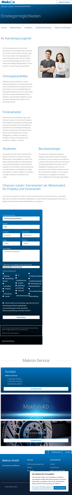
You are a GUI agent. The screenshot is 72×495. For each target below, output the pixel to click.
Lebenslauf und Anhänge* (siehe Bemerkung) (17, 264)
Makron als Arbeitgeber (63, 27)
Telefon (24, 240)
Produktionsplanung (36, 276)
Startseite (4, 6)
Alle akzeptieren (60, 488)
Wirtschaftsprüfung (35, 291)
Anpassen (36, 488)
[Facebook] (3, 473)
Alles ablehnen (47, 488)
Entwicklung (7, 294)
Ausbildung (28, 27)
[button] (52, 2)
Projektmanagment (35, 281)
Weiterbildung (33, 296)
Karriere (11, 6)
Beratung (6, 276)
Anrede (5, 224)
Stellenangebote (15, 27)
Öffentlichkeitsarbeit (23, 296)
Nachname (25, 232)
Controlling (7, 286)
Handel (7, 296)
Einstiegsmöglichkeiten (43, 27)
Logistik (20, 283)
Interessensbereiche (9, 271)
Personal (21, 291)
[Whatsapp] (11, 478)
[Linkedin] (14, 473)
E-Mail (5, 240)
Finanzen (8, 289)
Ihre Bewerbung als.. (9, 215)
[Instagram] (9, 473)
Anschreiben (7, 248)
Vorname (6, 232)
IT (18, 275)
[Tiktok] (19, 473)
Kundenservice (21, 280)
